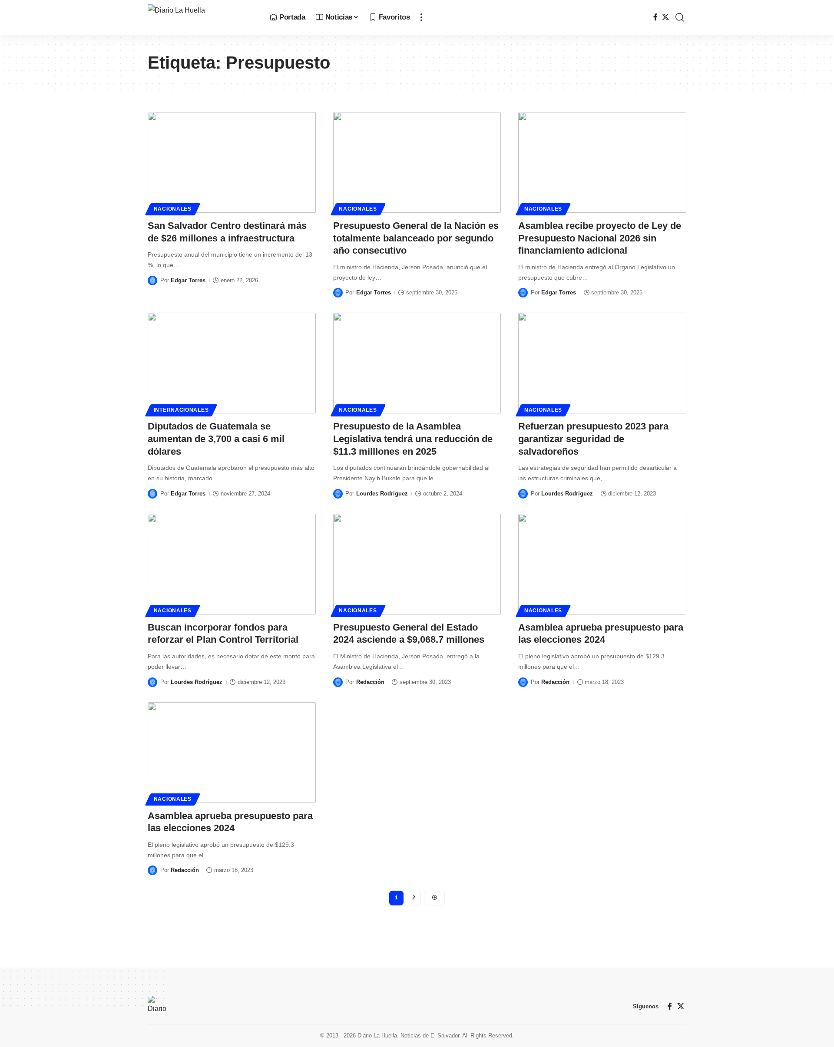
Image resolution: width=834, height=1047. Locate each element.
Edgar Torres (188, 280)
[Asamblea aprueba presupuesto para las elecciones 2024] (602, 564)
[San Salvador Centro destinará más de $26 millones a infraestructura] (232, 162)
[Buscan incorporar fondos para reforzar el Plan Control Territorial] (232, 564)
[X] (665, 17)
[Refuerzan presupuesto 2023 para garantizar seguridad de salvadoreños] (602, 363)
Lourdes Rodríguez (382, 493)
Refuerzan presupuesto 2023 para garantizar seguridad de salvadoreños (593, 438)
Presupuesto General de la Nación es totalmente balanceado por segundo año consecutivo (416, 238)
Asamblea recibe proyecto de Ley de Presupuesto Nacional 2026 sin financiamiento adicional (599, 238)
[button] (421, 17)
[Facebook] (655, 17)
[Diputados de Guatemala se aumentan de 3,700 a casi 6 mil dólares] (232, 363)
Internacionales (181, 410)
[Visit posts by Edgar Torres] (152, 280)
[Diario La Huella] (202, 17)
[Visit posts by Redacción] (338, 682)
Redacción (370, 682)
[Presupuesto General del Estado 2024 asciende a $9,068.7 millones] (417, 564)
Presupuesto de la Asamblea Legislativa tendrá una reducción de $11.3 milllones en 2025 (413, 438)
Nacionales (173, 208)
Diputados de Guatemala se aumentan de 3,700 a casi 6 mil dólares (216, 438)
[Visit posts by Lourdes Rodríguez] (338, 494)
